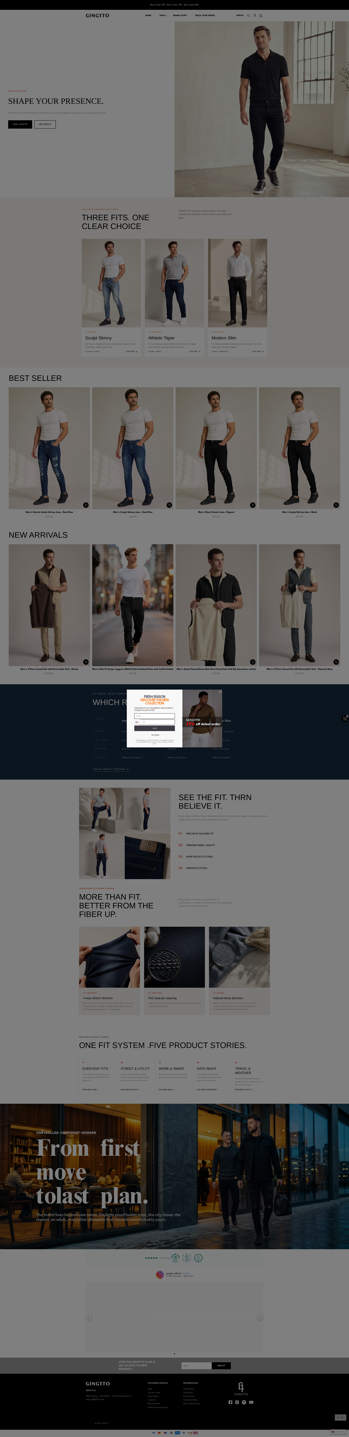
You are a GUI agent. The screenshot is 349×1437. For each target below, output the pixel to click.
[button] (137, 722)
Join (155, 728)
